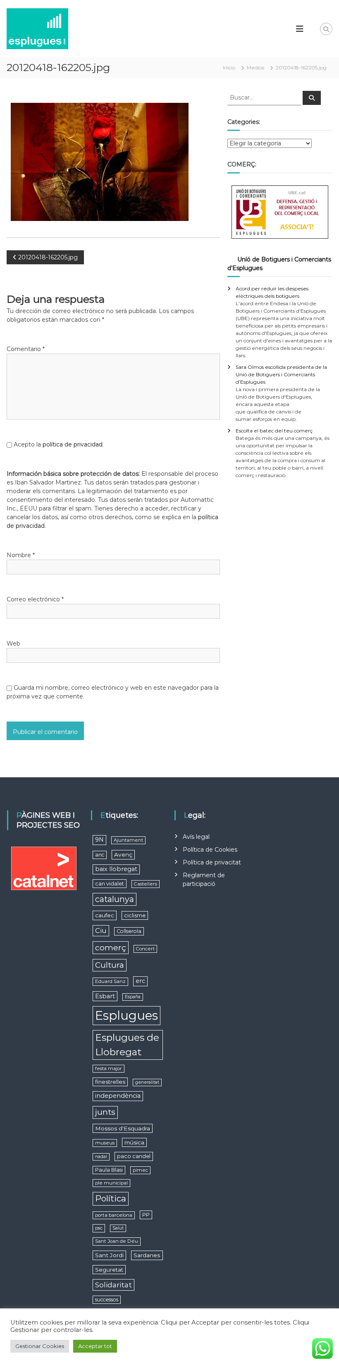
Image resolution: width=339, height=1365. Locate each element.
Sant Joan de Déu (116, 1241)
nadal (101, 1156)
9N (99, 839)
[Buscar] (312, 98)
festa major (108, 1068)
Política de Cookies (210, 849)
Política (110, 1198)
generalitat (147, 1082)
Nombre (21, 555)
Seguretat (109, 1269)
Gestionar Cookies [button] (39, 1346)
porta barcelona (113, 1215)
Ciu (101, 930)
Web (13, 643)
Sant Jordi (109, 1255)
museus (105, 1143)
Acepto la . (59, 444)
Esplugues (126, 1015)
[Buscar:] (265, 97)
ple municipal (111, 1183)
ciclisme (135, 915)
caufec (104, 915)
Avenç (123, 854)
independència (118, 1095)
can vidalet (109, 884)
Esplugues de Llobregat (127, 1045)
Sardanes (147, 1255)
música (134, 1142)
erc (140, 981)
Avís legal (196, 836)
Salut (118, 1228)
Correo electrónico (35, 599)
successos (106, 1299)
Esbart (105, 996)
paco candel (133, 1156)
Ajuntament (128, 840)
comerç (110, 947)
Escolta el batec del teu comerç (274, 430)
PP (146, 1215)
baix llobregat (116, 869)
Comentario (26, 349)
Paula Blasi (109, 1170)
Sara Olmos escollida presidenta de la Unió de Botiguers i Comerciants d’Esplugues (281, 374)
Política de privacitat (212, 862)
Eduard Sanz (110, 981)
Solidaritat (113, 1284)
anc (99, 855)
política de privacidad (73, 444)
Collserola (129, 931)
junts (105, 1112)
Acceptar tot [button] (95, 1346)
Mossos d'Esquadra (122, 1128)
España (133, 996)
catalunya (114, 899)
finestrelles (110, 1081)
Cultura (109, 965)
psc (99, 1228)
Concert (145, 949)
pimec (140, 1170)
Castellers (145, 884)
